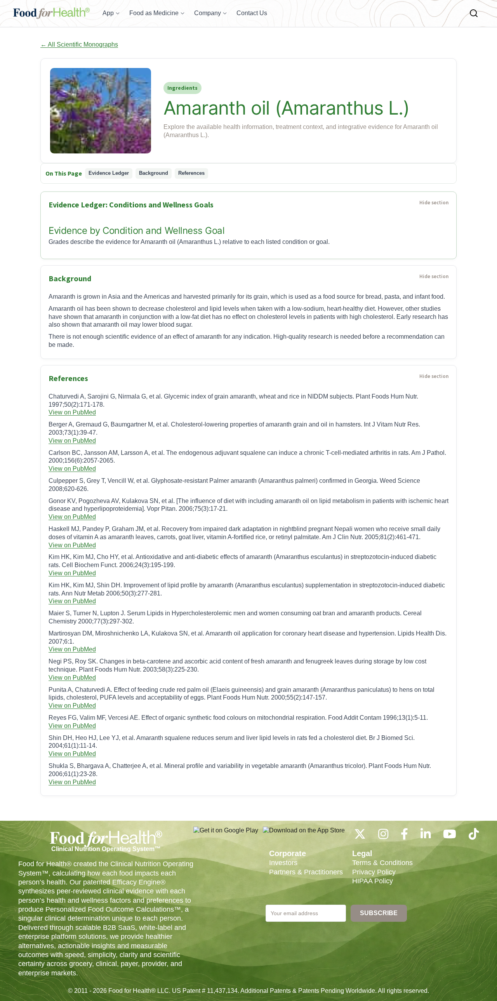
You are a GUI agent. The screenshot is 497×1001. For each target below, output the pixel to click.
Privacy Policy (374, 872)
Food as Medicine (154, 13)
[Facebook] (404, 836)
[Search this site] (473, 13)
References (191, 173)
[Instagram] (383, 836)
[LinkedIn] (426, 836)
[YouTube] (449, 836)
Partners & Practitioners (306, 872)
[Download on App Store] (304, 834)
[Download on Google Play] (225, 834)
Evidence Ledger (109, 173)
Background (153, 173)
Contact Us (251, 13)
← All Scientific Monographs (79, 44)
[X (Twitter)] (360, 836)
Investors (283, 863)
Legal (362, 853)
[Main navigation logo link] (51, 13)
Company (207, 13)
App (108, 13)
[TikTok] (474, 836)
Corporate (287, 853)
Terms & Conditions (382, 863)
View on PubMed (72, 412)
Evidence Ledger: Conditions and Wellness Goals (131, 204)
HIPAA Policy (372, 881)
